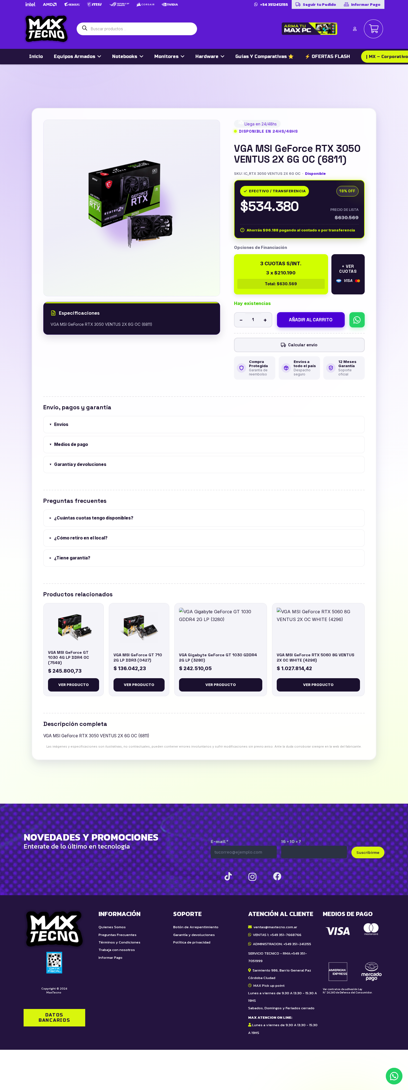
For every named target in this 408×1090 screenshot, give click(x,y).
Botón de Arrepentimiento (195, 927)
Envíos (58, 424)
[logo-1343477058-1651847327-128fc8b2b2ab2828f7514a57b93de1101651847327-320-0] (46, 29)
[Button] (354, 28)
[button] (394, 1076)
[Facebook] (277, 876)
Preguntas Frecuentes (118, 934)
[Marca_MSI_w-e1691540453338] (95, 4)
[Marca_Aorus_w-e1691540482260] (72, 4)
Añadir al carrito (311, 320)
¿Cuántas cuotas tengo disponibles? (91, 518)
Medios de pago (68, 444)
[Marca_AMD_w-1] (49, 4)
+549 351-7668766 (285, 934)
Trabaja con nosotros (117, 949)
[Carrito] (373, 29)
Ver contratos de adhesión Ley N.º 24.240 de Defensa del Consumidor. (347, 991)
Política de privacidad (191, 942)
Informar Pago (110, 957)
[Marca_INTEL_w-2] (30, 4)
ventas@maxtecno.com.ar (275, 927)
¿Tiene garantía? (69, 558)
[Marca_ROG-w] (119, 4)
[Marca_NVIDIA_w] (170, 4)
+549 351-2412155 (297, 944)
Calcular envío (303, 344)
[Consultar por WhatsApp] (357, 319)
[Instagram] (252, 876)
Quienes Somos (112, 927)
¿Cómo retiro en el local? (78, 538)
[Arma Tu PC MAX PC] (309, 28)
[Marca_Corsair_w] (145, 4)
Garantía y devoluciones (77, 464)
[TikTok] (228, 876)
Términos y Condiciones (119, 942)
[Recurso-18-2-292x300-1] (354, 952)
